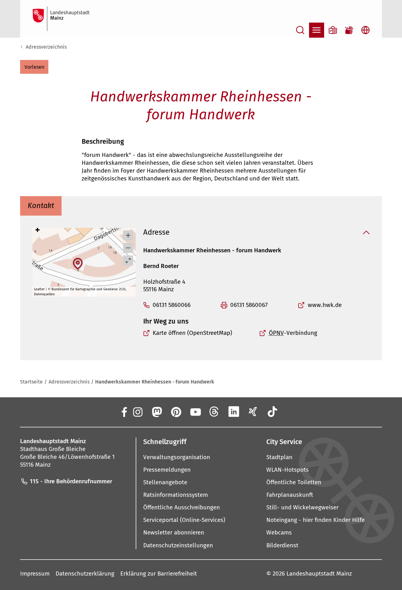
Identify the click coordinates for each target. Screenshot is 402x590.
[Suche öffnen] (300, 30)
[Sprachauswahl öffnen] (365, 30)
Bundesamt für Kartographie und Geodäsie (85, 289)
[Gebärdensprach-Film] (349, 30)
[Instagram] (137, 411)
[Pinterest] (175, 411)
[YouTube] (195, 411)
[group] (84, 262)
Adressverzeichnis (46, 47)
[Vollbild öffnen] (128, 260)
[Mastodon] (156, 411)
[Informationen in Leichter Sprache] (332, 30)
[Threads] (214, 411)
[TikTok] (272, 411)
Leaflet (39, 289)
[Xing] (253, 411)
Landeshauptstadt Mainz (319, 573)
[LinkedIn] (233, 411)
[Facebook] (124, 411)
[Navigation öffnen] (316, 30)
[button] (34, 67)
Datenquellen (44, 294)
